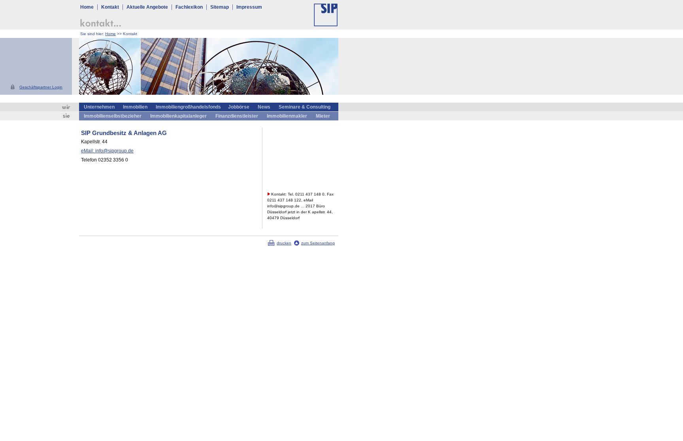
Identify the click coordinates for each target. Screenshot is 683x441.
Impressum (249, 7)
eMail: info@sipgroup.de (107, 151)
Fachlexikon (189, 7)
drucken (284, 243)
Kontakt (110, 7)
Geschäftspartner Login (40, 87)
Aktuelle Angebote (147, 7)
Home (86, 7)
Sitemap (219, 7)
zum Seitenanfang (318, 243)
